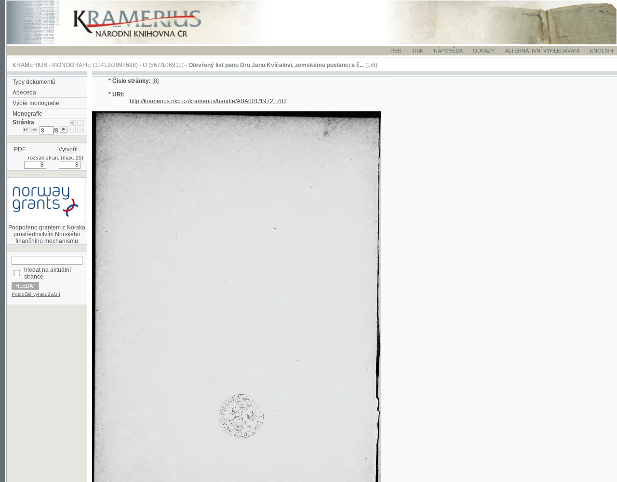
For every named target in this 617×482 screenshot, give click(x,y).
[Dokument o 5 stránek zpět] (34, 130)
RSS (395, 51)
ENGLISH (601, 51)
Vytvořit (68, 149)
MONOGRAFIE (71, 65)
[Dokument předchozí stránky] (72, 122)
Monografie (27, 113)
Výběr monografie (36, 103)
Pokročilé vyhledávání (36, 294)
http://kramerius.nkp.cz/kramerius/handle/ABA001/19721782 (208, 101)
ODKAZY (484, 51)
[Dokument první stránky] (26, 130)
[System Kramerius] (148, 42)
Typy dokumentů (34, 82)
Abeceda (24, 92)
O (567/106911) (163, 65)
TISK (418, 51)
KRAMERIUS (30, 65)
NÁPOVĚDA (448, 51)
